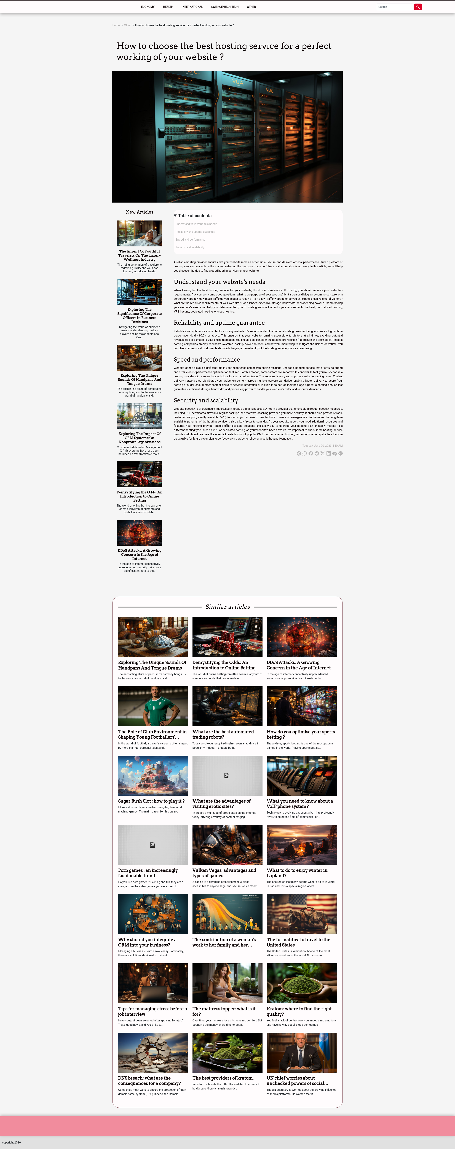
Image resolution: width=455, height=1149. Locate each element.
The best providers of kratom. (223, 1078)
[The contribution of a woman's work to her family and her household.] (227, 914)
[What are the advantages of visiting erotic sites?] (227, 775)
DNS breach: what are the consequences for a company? (149, 1080)
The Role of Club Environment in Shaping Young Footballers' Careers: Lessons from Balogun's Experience (152, 739)
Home (116, 25)
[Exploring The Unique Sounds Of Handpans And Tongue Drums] (139, 358)
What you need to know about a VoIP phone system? (300, 803)
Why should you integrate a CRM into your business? (147, 942)
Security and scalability (190, 247)
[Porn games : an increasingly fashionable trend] (153, 844)
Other (251, 7)
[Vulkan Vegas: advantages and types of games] (227, 844)
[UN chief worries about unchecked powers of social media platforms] (302, 1052)
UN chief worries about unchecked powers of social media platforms (295, 1083)
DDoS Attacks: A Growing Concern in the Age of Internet (139, 554)
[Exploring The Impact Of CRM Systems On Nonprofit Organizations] (139, 416)
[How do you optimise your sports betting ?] (302, 706)
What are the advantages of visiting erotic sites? (221, 803)
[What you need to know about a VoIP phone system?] (302, 775)
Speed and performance (190, 239)
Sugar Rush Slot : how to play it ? (151, 801)
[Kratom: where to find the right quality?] (302, 983)
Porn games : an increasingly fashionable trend (148, 873)
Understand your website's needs (196, 224)
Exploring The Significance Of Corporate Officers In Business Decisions (139, 316)
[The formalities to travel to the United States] (302, 914)
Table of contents (195, 215)
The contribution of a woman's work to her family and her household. (224, 945)
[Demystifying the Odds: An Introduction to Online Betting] (139, 474)
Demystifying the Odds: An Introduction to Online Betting (139, 496)
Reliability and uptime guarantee (195, 231)
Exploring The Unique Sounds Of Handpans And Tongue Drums (139, 379)
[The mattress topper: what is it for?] (227, 983)
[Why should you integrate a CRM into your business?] (153, 914)
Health (168, 7)
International (192, 7)
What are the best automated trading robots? (223, 734)
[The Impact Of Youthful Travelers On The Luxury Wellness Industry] (139, 233)
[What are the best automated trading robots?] (227, 706)
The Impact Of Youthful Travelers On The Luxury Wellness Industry (139, 255)
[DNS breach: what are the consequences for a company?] (153, 1052)
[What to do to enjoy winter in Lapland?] (302, 844)
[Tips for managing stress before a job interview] (153, 983)
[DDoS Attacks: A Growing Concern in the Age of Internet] (139, 533)
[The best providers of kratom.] (227, 1052)
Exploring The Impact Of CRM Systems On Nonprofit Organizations (139, 438)
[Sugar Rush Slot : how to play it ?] (153, 775)
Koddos (258, 290)
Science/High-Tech (225, 7)
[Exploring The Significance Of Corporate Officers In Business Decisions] (139, 292)
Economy (147, 7)
